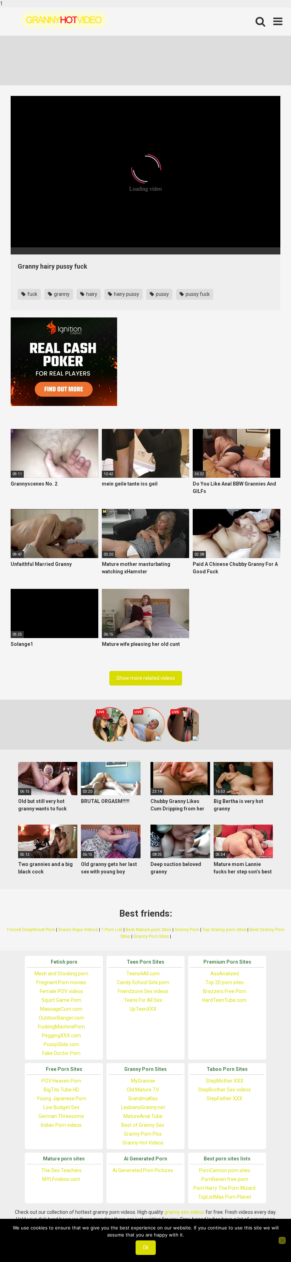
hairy (91, 294)
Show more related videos (145, 678)
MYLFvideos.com (61, 1179)
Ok (146, 1247)
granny (61, 294)
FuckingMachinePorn (61, 1026)
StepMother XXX (224, 1081)
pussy (162, 294)
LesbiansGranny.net (143, 1107)
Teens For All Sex (143, 1000)
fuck (31, 294)
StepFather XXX (224, 1098)
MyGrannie (143, 1081)
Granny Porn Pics (143, 1134)
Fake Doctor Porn (61, 1053)
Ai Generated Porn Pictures (142, 1170)
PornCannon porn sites (224, 1170)
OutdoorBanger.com (61, 1018)
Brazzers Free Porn (224, 991)
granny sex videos (184, 1212)
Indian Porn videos (61, 1125)
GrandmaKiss (143, 1098)
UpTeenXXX (143, 1009)
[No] (282, 1240)
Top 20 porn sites (224, 982)
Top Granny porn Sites (224, 929)
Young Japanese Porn (61, 1098)
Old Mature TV (143, 1089)
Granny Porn (187, 929)
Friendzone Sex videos (143, 991)
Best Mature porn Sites (148, 929)
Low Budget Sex (61, 1107)
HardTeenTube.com (224, 1000)
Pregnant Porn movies (61, 982)
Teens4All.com (143, 973)
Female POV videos (61, 991)
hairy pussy (126, 294)
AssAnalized (224, 973)
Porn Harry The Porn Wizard (224, 1188)
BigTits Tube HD (61, 1089)
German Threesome (61, 1116)
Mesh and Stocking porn (61, 973)
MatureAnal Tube (143, 1116)
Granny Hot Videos (143, 1143)
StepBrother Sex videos (224, 1089)
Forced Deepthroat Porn (31, 929)
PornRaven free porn (224, 1179)
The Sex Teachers (61, 1170)
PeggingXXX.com (61, 1035)
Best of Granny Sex (142, 1125)
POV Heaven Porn (61, 1081)
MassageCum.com (61, 1009)
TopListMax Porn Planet (224, 1197)
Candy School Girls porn (143, 982)
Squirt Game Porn (61, 1000)
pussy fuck (197, 294)
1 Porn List (111, 929)
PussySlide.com (61, 1044)
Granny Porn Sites (151, 936)
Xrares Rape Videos (78, 929)
